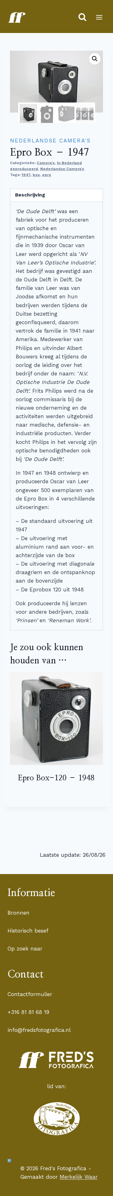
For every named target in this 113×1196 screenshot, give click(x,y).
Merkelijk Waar (79, 1177)
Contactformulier (30, 994)
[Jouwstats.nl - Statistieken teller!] (9, 1160)
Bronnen (19, 913)
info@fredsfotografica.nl (39, 1030)
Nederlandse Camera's (50, 140)
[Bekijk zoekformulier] (82, 17)
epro (46, 175)
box (36, 175)
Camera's (46, 163)
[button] (94, 58)
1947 (26, 175)
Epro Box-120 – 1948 (56, 778)
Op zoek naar (25, 948)
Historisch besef (28, 930)
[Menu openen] (99, 17)
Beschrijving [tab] (30, 195)
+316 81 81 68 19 (28, 1012)
